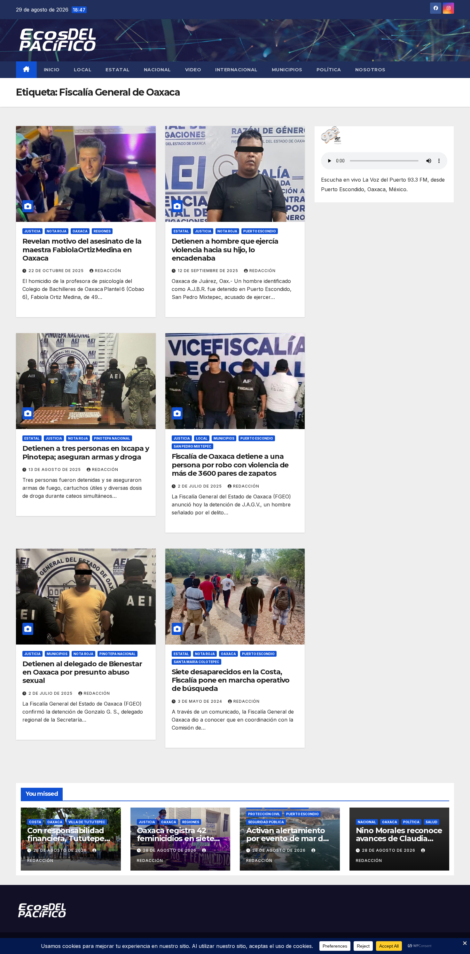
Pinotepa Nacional (112, 438)
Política (329, 70)
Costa (35, 822)
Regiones (102, 231)
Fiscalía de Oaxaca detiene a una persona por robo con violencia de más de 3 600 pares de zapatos (230, 465)
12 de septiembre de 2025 (208, 270)
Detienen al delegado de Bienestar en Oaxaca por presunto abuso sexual (82, 672)
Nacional (157, 70)
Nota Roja (57, 231)
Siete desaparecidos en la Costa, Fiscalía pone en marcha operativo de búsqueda (231, 680)
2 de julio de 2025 (200, 486)
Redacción (108, 270)
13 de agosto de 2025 (55, 469)
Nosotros (370, 70)
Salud (431, 822)
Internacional (236, 70)
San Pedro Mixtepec (192, 446)
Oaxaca (80, 231)
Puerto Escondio (259, 231)
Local (83, 70)
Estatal (118, 70)
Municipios (287, 70)
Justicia (32, 231)
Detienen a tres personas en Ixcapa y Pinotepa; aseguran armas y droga (85, 452)
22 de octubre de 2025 (56, 270)
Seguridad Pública (266, 822)
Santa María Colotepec (196, 662)
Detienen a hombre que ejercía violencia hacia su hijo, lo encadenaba (225, 249)
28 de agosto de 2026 (60, 850)
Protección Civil (264, 814)
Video (193, 70)
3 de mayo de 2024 (200, 701)
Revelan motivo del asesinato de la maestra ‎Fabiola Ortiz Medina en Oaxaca (81, 249)
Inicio (52, 70)
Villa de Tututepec (86, 822)
